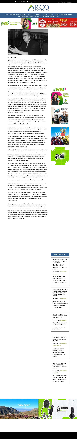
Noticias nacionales (20, 14)
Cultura (51, 14)
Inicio (58, 2)
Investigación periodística (25, 16)
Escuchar (69, 2)
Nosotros (63, 2)
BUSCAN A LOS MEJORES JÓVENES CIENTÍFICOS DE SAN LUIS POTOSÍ (60, 316)
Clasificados (45, 16)
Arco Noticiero (54, 16)
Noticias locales (9, 14)
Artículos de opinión (66, 14)
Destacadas (56, 274)
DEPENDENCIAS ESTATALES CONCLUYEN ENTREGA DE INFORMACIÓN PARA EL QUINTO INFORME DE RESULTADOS (60, 293)
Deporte (57, 14)
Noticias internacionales (34, 14)
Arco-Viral (37, 16)
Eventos (45, 14)
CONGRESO (63, 271)
